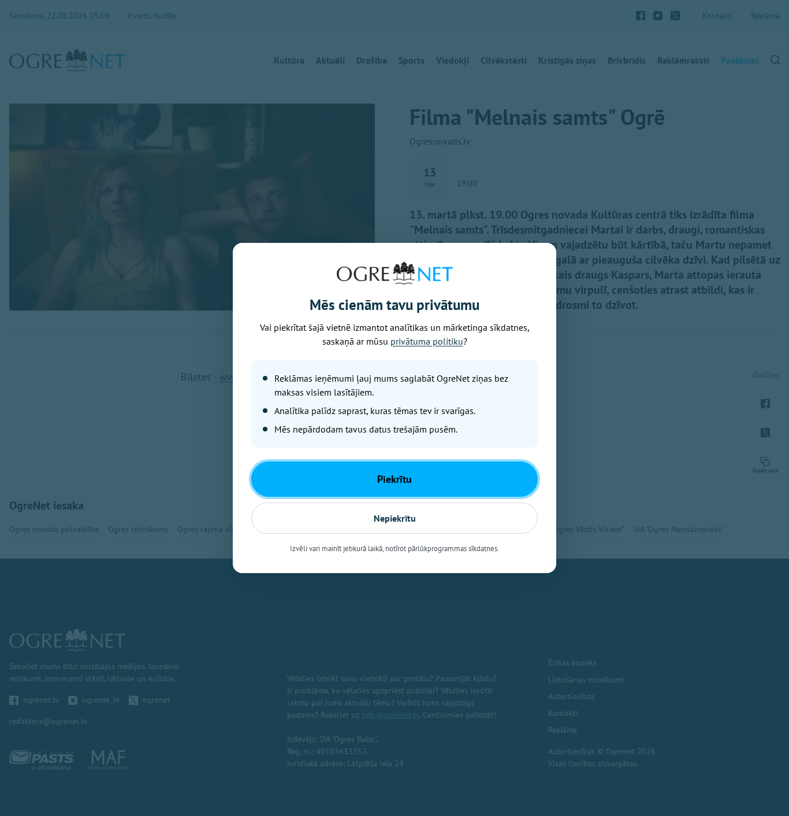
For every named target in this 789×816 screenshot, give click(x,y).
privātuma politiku (426, 341)
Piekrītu (394, 479)
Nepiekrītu (395, 518)
